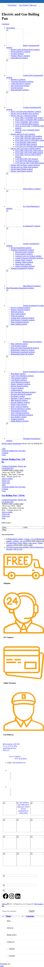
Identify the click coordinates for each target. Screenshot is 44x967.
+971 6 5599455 (15, 757)
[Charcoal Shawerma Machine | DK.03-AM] (17, 547)
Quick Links (11, 771)
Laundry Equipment (19, 795)
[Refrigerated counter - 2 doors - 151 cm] (21, 539)
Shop (14, 773)
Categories (5, 24)
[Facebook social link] (22, 1)
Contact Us (16, 779)
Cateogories (11, 787)
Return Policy (17, 777)
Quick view (6, 483)
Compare (5, 453)
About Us (15, 775)
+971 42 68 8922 (20, 759)
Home (4, 443)
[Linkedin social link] (25, 1)
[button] (6, 481)
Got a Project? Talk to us (27, 5)
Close (4, 455)
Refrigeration (16, 793)
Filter (4, 530)
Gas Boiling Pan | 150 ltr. (13, 495)
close (3, 518)
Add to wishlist (7, 479)
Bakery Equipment (18, 791)
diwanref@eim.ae (19, 763)
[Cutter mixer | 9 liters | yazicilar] (17, 543)
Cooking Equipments (13, 443)
